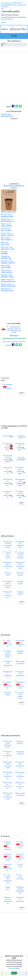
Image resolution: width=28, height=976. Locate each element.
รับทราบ (14, 973)
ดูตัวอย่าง (3, 22)
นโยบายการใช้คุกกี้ (14, 968)
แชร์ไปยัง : (9, 345)
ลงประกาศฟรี (22, 5)
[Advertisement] (14, 66)
